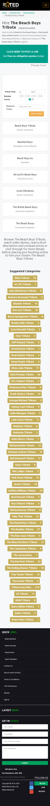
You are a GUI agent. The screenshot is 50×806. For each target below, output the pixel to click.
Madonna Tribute (25, 432)
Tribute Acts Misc (25, 587)
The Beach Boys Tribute (25, 522)
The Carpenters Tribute (25, 548)
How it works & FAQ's (12, 672)
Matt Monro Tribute (25, 439)
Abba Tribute (25, 278)
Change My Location (26, 28)
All (32, 99)
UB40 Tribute (25, 600)
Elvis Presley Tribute (25, 374)
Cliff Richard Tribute (25, 342)
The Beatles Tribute (25, 529)
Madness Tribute (25, 426)
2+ (41, 96)
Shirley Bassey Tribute (25, 510)
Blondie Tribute (25, 303)
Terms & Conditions (11, 679)
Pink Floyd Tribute (25, 477)
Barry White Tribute (25, 606)
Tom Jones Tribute (25, 581)
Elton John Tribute (25, 368)
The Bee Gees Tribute (25, 535)
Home (4, 13)
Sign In (6, 700)
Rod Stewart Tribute (25, 497)
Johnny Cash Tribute (25, 406)
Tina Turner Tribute (25, 574)
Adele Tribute (25, 613)
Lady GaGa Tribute (25, 419)
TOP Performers (10, 686)
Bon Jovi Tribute (25, 310)
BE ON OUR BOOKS (42, 783)
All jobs (7, 693)
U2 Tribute (25, 593)
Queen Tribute (25, 484)
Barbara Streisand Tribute (25, 297)
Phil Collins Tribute (25, 471)
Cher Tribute (25, 335)
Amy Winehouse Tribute (25, 290)
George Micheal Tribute (25, 400)
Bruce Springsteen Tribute (25, 316)
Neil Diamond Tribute (25, 458)
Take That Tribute (25, 516)
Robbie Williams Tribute (25, 490)
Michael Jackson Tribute (25, 452)
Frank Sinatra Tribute (25, 393)
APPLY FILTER (36, 114)
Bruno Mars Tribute (25, 619)
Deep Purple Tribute (25, 361)
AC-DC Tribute (25, 284)
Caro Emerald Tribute (25, 329)
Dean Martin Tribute (25, 355)
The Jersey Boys (25, 555)
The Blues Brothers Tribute (25, 542)
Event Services (10, 645)
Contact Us (8, 666)
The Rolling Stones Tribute (25, 568)
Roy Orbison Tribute (25, 503)
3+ (35, 96)
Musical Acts (15, 13)
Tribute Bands (29, 13)
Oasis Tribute (25, 464)
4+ (29, 96)
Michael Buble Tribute (25, 445)
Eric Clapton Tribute (25, 381)
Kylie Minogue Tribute (25, 413)
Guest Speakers (11, 659)
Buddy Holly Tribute (25, 323)
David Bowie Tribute (25, 348)
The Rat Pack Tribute (25, 561)
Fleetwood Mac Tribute (25, 387)
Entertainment (10, 639)
